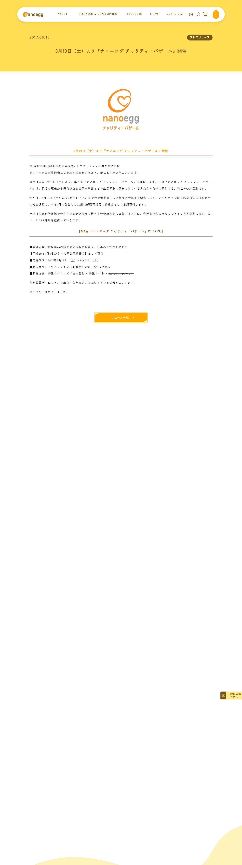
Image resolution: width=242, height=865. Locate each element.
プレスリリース (200, 37)
